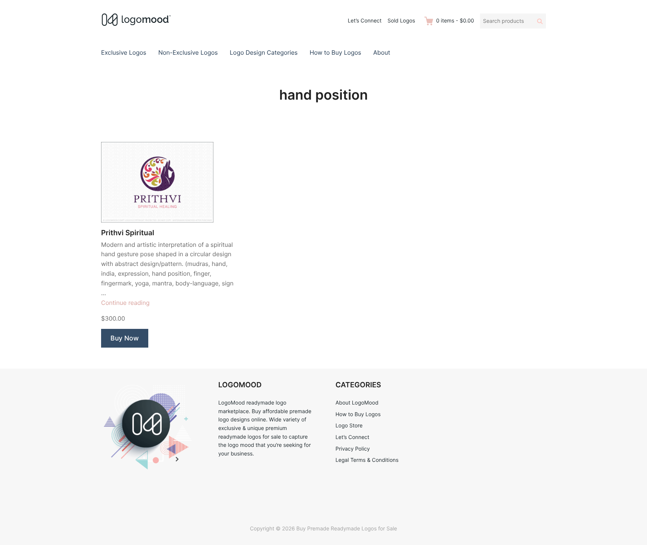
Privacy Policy (352, 449)
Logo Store (348, 426)
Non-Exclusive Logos (188, 52)
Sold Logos (401, 21)
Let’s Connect (365, 21)
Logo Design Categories (264, 52)
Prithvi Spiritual (127, 232)
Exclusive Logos (123, 52)
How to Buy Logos (335, 52)
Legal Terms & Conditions (366, 460)
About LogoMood (357, 403)
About (381, 52)
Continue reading (125, 302)
